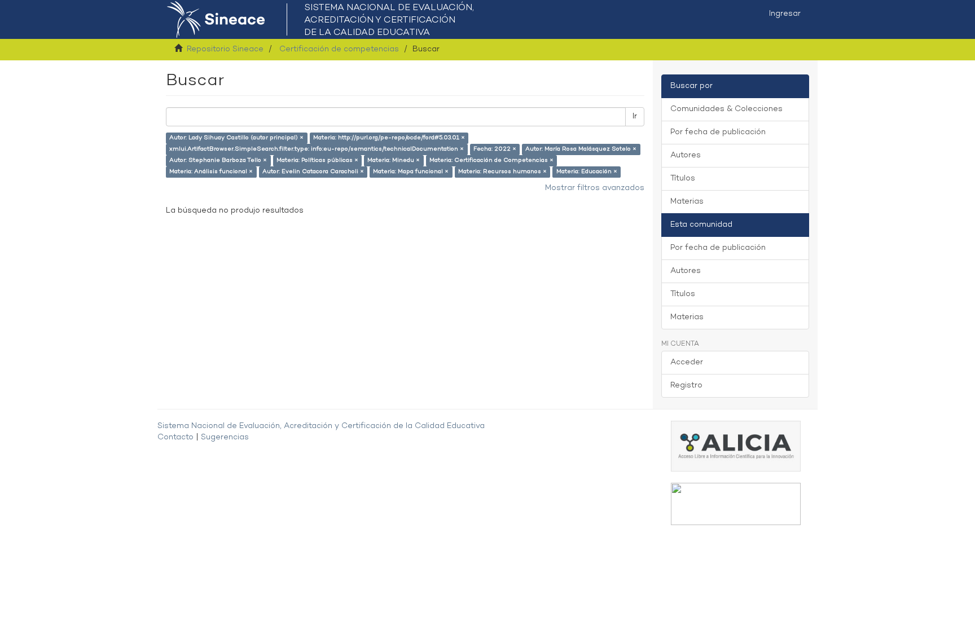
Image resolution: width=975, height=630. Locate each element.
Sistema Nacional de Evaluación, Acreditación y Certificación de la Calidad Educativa (321, 426)
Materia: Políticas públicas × (317, 160)
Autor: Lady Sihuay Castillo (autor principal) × (236, 138)
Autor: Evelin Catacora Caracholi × (313, 172)
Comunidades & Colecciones (726, 109)
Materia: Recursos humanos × (502, 172)
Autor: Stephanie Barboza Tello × (218, 160)
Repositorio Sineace (225, 49)
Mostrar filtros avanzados (594, 188)
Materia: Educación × (586, 172)
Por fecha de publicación (718, 132)
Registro (686, 385)
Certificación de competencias (339, 49)
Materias (687, 201)
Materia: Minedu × (393, 160)
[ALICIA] (736, 445)
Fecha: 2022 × (494, 149)
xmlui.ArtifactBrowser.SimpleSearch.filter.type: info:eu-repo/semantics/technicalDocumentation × (316, 149)
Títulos (682, 178)
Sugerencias (225, 437)
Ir (635, 116)
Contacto (175, 437)
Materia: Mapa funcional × (411, 172)
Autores (685, 155)
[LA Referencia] (736, 504)
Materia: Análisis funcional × (211, 172)
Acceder (686, 362)
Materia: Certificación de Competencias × (491, 160)
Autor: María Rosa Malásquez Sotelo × (580, 149)
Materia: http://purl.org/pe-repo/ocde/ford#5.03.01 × (389, 138)
